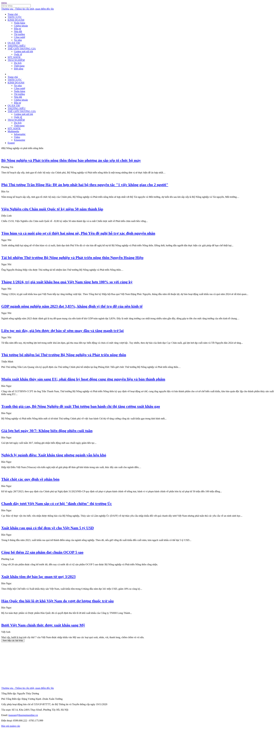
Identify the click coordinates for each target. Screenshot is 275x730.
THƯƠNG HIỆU (17, 45)
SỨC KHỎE (14, 57)
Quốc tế (18, 54)
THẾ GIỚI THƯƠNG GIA (22, 48)
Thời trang (19, 65)
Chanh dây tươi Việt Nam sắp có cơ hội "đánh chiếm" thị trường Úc (56, 504)
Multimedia (13, 131)
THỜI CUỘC (15, 17)
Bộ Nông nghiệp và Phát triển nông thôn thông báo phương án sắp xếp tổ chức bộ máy (71, 160)
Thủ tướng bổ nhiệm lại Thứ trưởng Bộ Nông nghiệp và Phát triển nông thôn (63, 355)
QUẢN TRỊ (14, 43)
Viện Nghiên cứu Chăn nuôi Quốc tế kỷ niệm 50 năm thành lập (52, 209)
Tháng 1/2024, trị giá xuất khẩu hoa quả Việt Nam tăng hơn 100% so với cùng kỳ (67, 282)
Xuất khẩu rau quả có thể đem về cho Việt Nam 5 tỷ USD (47, 528)
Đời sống (18, 68)
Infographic (20, 134)
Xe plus (18, 40)
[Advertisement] (96, 664)
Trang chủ (13, 14)
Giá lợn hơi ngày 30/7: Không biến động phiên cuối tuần (46, 431)
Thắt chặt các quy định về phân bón (30, 479)
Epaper (11, 142)
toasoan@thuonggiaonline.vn (23, 715)
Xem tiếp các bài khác (13, 640)
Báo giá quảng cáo (10, 726)
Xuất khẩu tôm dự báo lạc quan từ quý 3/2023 (38, 577)
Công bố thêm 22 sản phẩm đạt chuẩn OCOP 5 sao (42, 552)
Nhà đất (18, 31)
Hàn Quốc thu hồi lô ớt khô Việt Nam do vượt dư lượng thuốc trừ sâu (57, 601)
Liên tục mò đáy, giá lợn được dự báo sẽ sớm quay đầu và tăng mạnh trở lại (62, 331)
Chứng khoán (21, 25)
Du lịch (17, 63)
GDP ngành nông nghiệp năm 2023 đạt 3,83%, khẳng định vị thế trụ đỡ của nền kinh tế (72, 306)
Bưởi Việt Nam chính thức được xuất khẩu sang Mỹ (43, 625)
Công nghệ (19, 37)
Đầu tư (17, 28)
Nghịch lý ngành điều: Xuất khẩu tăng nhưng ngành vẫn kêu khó (53, 455)
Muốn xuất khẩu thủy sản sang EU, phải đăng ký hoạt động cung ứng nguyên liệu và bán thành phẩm (83, 379)
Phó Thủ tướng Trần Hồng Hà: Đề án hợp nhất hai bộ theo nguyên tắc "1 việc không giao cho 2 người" (84, 185)
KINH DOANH (16, 20)
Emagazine (19, 140)
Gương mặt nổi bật (23, 51)
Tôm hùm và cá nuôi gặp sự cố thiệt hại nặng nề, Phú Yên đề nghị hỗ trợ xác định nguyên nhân (78, 233)
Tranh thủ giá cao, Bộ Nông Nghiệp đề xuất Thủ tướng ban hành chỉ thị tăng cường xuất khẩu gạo (80, 406)
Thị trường (19, 34)
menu (4, 2)
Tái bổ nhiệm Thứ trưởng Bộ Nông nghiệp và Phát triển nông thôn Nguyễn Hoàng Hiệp (72, 258)
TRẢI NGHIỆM (16, 60)
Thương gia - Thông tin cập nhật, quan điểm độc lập (27, 8)
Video (17, 137)
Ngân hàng (19, 22)
